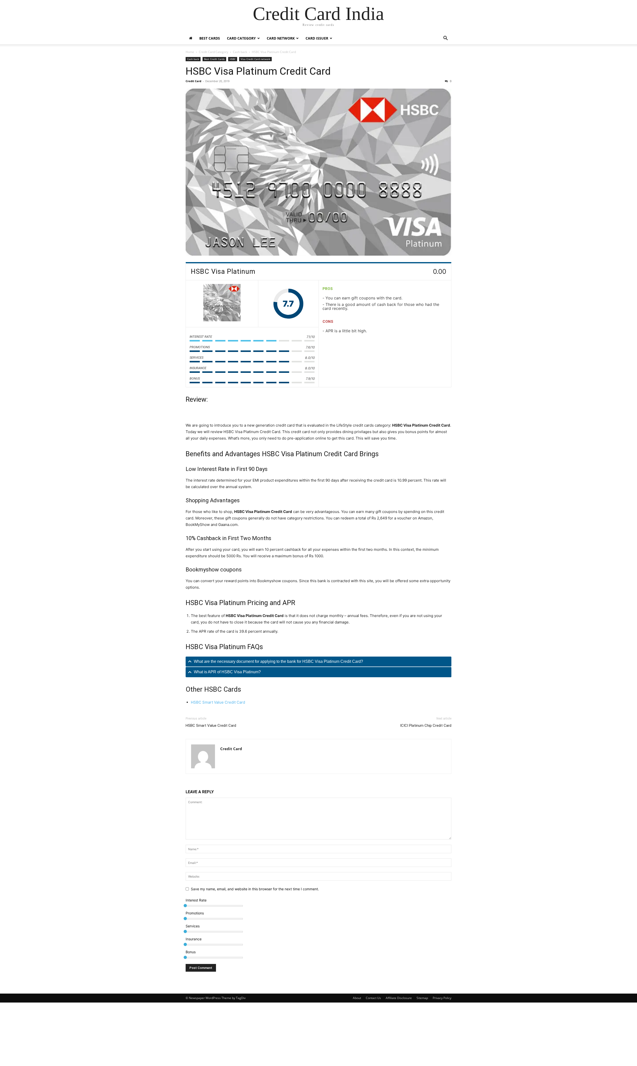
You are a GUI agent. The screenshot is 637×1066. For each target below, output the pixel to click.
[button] (445, 38)
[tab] (318, 662)
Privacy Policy (442, 998)
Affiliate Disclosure (399, 998)
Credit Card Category (213, 52)
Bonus (191, 952)
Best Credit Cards (214, 59)
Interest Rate (196, 900)
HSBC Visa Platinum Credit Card (258, 71)
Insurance (194, 939)
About (357, 998)
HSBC (233, 59)
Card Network (281, 38)
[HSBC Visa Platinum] (222, 303)
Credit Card (193, 81)
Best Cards (209, 38)
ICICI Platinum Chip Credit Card (425, 725)
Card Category (241, 38)
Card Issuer (317, 38)
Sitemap (422, 998)
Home (190, 52)
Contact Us (373, 998)
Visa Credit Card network (255, 59)
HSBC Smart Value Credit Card (218, 702)
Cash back (240, 52)
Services (193, 926)
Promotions (195, 913)
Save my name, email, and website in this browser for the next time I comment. (255, 889)
